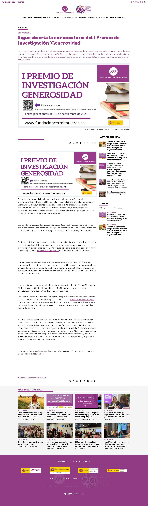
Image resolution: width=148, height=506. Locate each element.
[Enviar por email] (70, 143)
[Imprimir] (73, 143)
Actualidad (23, 27)
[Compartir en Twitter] (88, 143)
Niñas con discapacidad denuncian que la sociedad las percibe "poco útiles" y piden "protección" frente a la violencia (88, 446)
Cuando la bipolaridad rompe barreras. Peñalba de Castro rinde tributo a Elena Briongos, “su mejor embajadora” (117, 145)
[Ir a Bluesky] (136, 2)
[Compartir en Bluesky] (91, 143)
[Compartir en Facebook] (84, 143)
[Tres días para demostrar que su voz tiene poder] (102, 194)
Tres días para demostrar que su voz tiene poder (117, 192)
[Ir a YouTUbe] (142, 2)
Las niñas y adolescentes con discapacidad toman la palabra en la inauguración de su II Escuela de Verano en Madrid (117, 446)
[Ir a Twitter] (133, 2)
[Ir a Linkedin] (138, 2)
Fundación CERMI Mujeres (82, 299)
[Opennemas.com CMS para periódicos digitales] (74, 494)
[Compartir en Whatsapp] (77, 143)
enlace (40, 353)
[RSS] (144, 2)
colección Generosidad (48, 250)
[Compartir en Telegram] (80, 143)
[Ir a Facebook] (131, 2)
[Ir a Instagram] (140, 2)
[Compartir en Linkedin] (95, 143)
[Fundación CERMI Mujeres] (74, 10)
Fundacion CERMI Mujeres (13, 2)
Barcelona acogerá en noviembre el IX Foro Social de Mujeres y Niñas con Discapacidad (117, 156)
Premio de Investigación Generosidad (33, 378)
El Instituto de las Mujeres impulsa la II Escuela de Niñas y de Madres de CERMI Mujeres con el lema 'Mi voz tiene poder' (117, 183)
